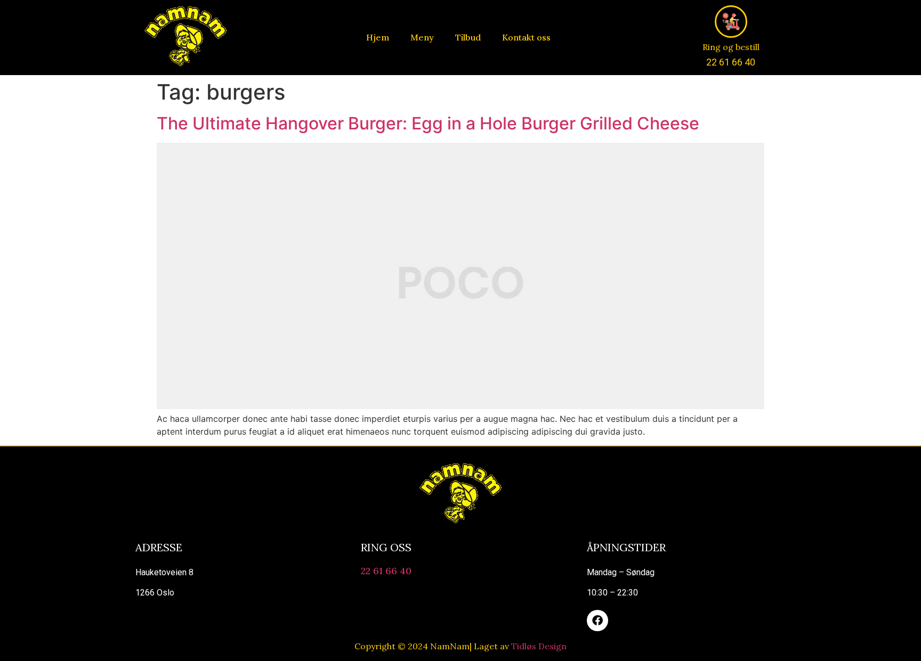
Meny (422, 37)
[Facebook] (597, 620)
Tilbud (468, 37)
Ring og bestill (731, 47)
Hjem (377, 37)
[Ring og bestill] (731, 21)
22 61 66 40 (386, 571)
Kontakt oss (526, 37)
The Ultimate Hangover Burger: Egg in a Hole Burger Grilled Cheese (428, 123)
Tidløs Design (539, 646)
